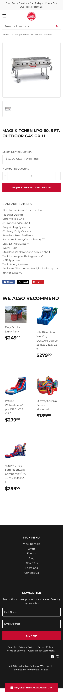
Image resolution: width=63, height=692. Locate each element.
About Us (32, 563)
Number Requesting (15, 168)
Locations (31, 567)
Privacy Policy (27, 647)
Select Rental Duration (17, 151)
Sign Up (31, 635)
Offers (31, 548)
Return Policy (45, 647)
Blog (32, 558)
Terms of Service (15, 650)
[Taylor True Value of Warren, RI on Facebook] (52, 657)
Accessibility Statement (41, 650)
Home (5, 34)
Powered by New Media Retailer (30, 669)
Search (12, 647)
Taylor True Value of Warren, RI (34, 666)
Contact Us (31, 572)
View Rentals (31, 543)
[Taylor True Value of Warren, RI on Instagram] (57, 657)
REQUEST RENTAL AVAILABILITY (31, 187)
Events (31, 553)
